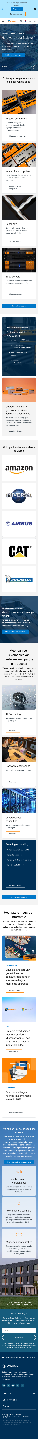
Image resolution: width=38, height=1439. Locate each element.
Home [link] (3, 1357)
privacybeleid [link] (6, 1422)
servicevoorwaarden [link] (21, 1422)
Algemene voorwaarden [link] (12, 1417)
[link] (12, 21)
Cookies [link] (26, 1417)
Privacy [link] (18, 1415)
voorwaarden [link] (6, 1345)
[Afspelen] (33, 66)
